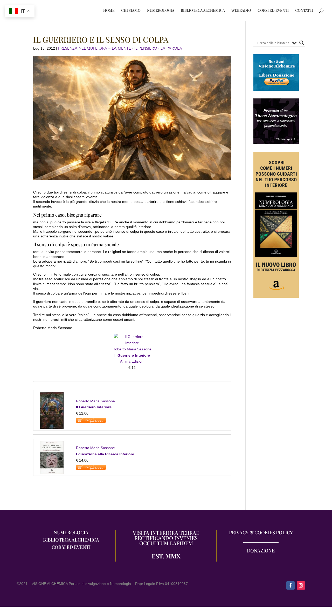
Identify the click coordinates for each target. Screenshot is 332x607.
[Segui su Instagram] (301, 585)
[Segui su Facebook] (290, 585)
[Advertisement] (276, 400)
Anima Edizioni (132, 361)
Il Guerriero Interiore (132, 355)
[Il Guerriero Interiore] (132, 343)
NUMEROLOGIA (160, 11)
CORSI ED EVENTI (273, 11)
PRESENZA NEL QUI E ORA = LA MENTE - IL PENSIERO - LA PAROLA (120, 48)
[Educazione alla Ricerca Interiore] (52, 444)
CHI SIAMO (131, 11)
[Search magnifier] (301, 42)
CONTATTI (304, 11)
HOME (109, 11)
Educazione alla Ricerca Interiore (105, 454)
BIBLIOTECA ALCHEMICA (203, 11)
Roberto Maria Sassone (132, 349)
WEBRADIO (241, 11)
